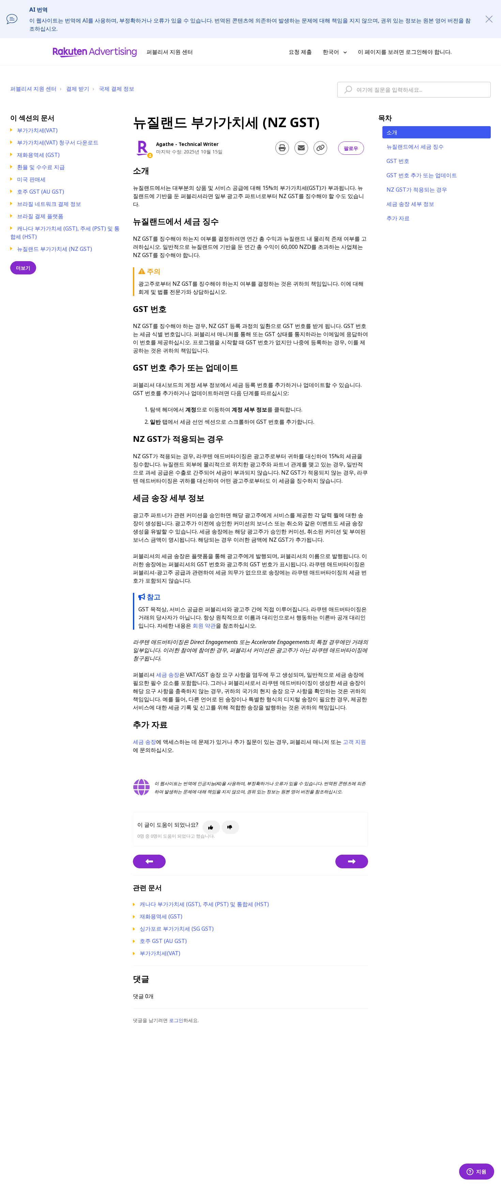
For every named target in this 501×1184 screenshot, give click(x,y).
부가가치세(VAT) (37, 130)
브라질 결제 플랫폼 (40, 216)
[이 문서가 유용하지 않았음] (230, 827)
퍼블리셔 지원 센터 (33, 88)
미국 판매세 (31, 179)
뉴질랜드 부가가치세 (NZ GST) (54, 249)
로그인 (176, 1020)
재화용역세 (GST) (38, 155)
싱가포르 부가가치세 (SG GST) (177, 928)
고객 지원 (354, 742)
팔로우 (351, 148)
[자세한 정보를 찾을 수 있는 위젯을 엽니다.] (476, 1172)
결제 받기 (77, 88)
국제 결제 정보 (116, 88)
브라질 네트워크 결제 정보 (49, 204)
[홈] (94, 51)
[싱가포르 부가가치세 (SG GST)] (351, 861)
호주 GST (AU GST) (40, 191)
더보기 (23, 268)
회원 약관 (204, 625)
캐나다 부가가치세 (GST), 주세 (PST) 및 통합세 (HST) (204, 904)
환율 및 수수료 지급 (41, 167)
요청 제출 (300, 52)
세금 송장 (167, 674)
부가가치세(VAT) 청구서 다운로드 (57, 142)
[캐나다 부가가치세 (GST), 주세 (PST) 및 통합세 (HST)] (149, 861)
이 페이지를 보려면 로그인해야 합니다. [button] (405, 52)
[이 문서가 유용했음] (211, 827)
